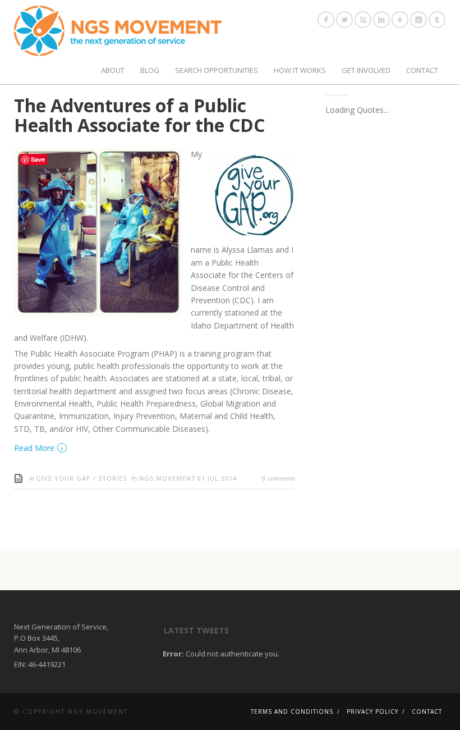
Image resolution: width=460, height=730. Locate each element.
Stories (112, 478)
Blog (149, 70)
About (113, 70)
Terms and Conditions (292, 711)
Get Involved (366, 70)
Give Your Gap (63, 478)
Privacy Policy (372, 711)
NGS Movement (167, 478)
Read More (39, 447)
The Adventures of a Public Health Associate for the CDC (139, 115)
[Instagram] (418, 19)
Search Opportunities (216, 70)
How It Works (300, 70)
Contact (422, 70)
